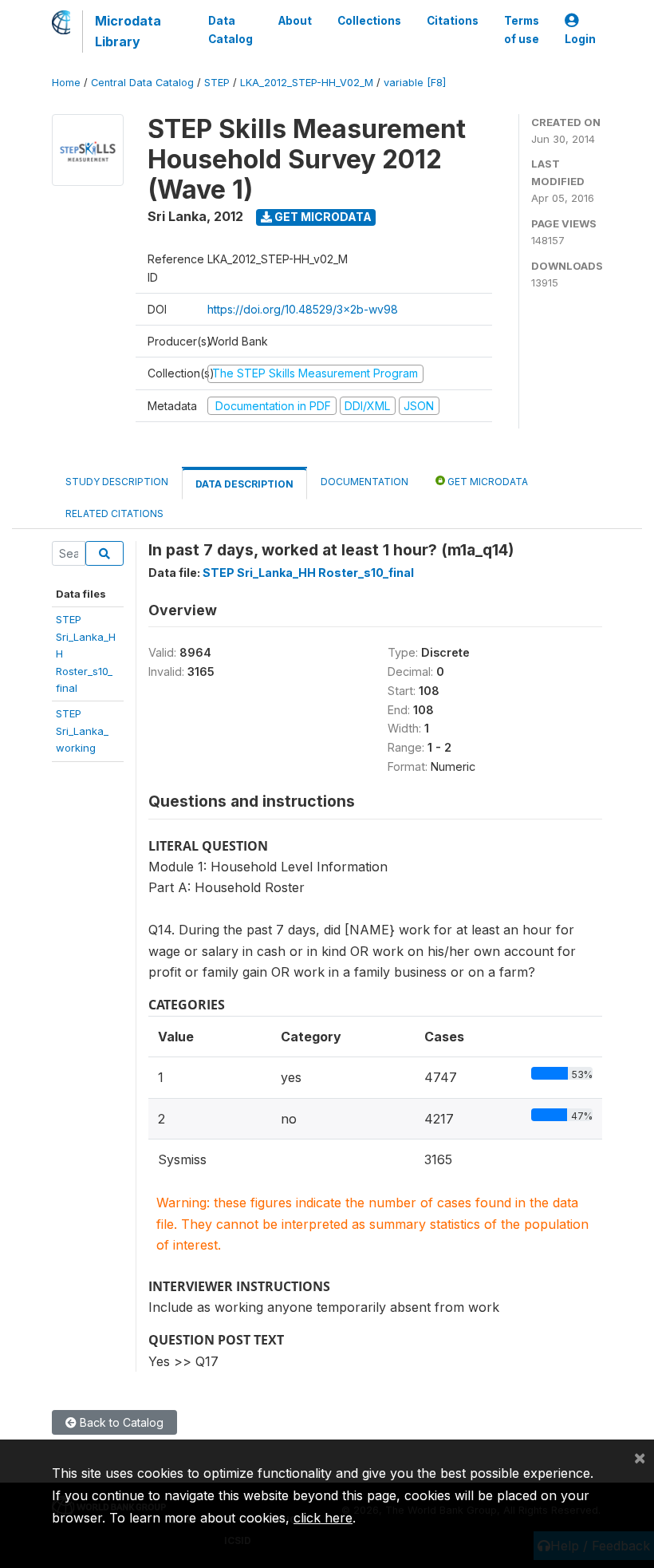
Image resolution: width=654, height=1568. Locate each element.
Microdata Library (128, 31)
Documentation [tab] (364, 482)
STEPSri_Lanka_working (82, 730)
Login (580, 39)
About (295, 20)
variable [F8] (415, 83)
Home (66, 83)
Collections (369, 20)
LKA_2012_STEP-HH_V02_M (306, 83)
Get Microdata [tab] (486, 482)
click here (323, 1518)
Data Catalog (230, 29)
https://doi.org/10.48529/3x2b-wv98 (302, 309)
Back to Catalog (120, 1422)
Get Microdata (322, 216)
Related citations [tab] (114, 513)
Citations (453, 20)
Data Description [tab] (244, 484)
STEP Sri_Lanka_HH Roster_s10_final (308, 572)
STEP (217, 83)
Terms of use (521, 29)
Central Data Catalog (142, 83)
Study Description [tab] (116, 482)
